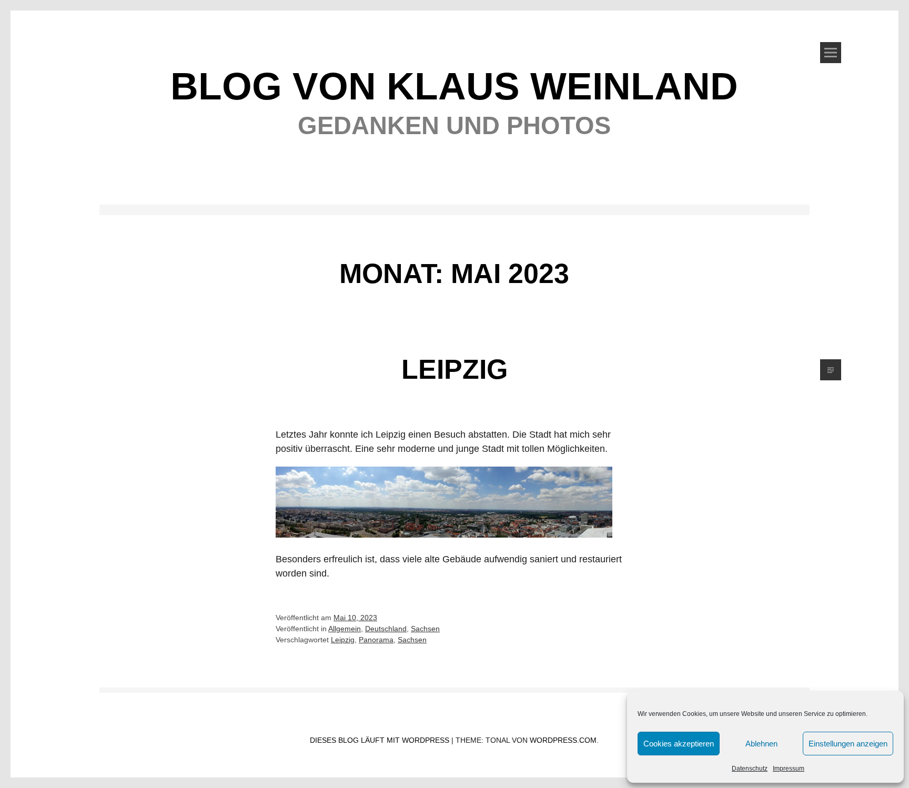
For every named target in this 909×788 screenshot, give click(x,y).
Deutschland (386, 628)
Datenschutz (749, 768)
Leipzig (454, 369)
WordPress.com (563, 740)
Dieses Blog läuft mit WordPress (379, 740)
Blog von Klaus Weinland (454, 86)
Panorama (376, 639)
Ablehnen (761, 743)
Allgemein (344, 628)
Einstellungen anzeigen (848, 743)
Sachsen (425, 628)
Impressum (788, 768)
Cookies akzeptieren (678, 743)
